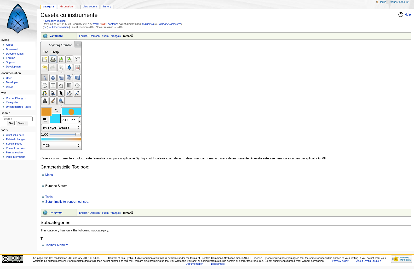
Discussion (66, 6)
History (107, 6)
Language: (56, 35)
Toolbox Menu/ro (56, 245)
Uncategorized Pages (18, 106)
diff (45, 27)
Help (408, 14)
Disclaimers (218, 263)
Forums (10, 57)
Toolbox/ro (148, 23)
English (83, 35)
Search (5, 113)
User (9, 78)
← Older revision (59, 27)
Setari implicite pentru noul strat (67, 201)
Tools (49, 197)
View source (90, 6)
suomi (105, 35)
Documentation (14, 53)
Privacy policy (340, 260)
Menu (49, 175)
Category (48, 6)
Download (11, 49)
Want (96, 23)
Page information (15, 156)
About (9, 44)
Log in (383, 1)
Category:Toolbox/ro (169, 23)
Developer (12, 82)
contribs (112, 23)
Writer (9, 86)
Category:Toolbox (55, 20)
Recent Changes (16, 98)
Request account (399, 1)
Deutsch (95, 35)
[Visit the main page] (18, 18)
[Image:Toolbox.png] (61, 95)
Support (10, 62)
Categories (12, 102)
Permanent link (14, 152)
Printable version (15, 148)
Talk (103, 23)
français (116, 35)
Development (13, 66)
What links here (15, 135)
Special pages (14, 143)
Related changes (16, 139)
